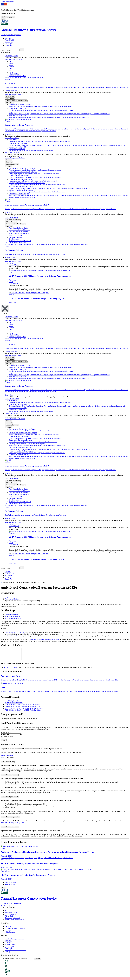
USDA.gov (8, 44)
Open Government (11, 946)
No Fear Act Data (10, 944)
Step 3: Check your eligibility (10, 797)
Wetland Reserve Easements (14, 636)
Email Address (9, 958)
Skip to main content (7, 2)
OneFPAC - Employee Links (14, 939)
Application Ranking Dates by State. (12, 823)
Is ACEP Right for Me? (12, 701)
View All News (14, 265)
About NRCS (9, 40)
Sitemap (7, 952)
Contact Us (8, 45)
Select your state (6, 732)
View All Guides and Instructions (15, 242)
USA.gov (8, 930)
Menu (3, 19)
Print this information (7, 756)
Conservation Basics (11, 56)
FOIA (7, 910)
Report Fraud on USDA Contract (15, 950)
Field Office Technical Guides (18, 228)
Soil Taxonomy (14, 239)
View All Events (14, 283)
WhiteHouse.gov (10, 932)
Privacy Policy (9, 916)
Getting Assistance (11, 91)
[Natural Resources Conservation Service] (65, 23)
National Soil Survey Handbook (19, 233)
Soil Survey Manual (15, 237)
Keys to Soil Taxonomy (16, 235)
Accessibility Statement (12, 918)
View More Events (11, 884)
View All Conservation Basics (14, 59)
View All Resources (11, 218)
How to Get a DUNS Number (18, 232)
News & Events (10, 257)
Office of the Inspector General (15, 928)
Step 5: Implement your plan (10, 827)
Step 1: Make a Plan (8, 761)
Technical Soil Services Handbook (20, 241)
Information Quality (11, 912)
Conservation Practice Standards (19, 230)
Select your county (7, 736)
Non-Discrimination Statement (14, 920)
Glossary (8, 942)
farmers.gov (8, 42)
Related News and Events (13, 618)
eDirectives (8, 941)
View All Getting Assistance (14, 94)
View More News (10, 882)
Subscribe (8, 38)
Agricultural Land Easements (14, 632)
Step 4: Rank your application (10, 817)
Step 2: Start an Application (10, 775)
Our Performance (10, 914)
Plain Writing (9, 948)
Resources (8, 212)
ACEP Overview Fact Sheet (14, 703)
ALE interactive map (10, 667)
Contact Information (11, 614)
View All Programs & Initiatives (15, 158)
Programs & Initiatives (12, 152)
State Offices (9, 134)
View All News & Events (13, 261)
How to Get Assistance (12, 616)
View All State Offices (12, 138)
